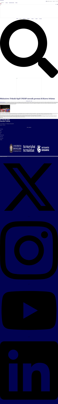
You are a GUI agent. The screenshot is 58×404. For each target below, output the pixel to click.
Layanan (32, 18)
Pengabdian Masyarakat (11, 2)
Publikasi (16, 2)
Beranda (17, 18)
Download (40, 18)
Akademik (24, 18)
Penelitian (7, 2)
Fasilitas (36, 18)
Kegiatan (28, 18)
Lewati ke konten (2, 0)
